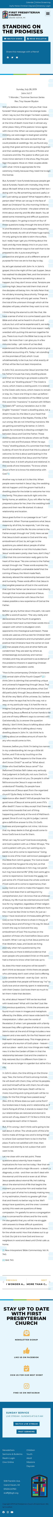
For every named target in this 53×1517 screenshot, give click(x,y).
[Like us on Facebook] (26, 1350)
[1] (9, 474)
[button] (48, 13)
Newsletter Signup (26, 1340)
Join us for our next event (26, 1375)
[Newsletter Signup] (26, 1333)
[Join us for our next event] (26, 1368)
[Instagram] (8, 1512)
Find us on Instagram (26, 1393)
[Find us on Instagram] (26, 1386)
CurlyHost (8, 1507)
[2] (43, 676)
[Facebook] (3, 1512)
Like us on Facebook (26, 1357)
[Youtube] (12, 1512)
